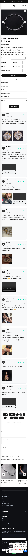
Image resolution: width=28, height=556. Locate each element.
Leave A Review (14, 106)
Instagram (5, 542)
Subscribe (14, 539)
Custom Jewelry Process (7, 505)
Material (3, 58)
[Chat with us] (25, 551)
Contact (3, 498)
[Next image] (25, 22)
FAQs (3, 501)
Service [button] (4, 492)
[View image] (25, 11)
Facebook (17, 542)
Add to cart (14, 75)
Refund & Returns (5, 496)
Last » (21, 418)
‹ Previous (12, 414)
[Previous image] (3, 22)
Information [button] (5, 511)
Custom (3, 520)
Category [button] (4, 516)
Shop (3, 518)
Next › (16, 418)
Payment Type (5, 71)
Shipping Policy (5, 503)
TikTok (10, 542)
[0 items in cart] (25, 5)
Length (3, 62)
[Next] (24, 474)
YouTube (23, 542)
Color (3, 66)
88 (11, 418)
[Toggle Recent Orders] (26, 542)
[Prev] (3, 474)
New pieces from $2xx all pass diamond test (14, 1)
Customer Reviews (6, 494)
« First (5, 414)
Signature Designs (6, 523)
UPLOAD (4, 447)
